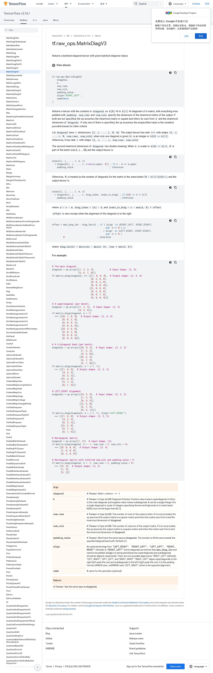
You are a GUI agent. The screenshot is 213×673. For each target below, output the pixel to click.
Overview (9, 20)
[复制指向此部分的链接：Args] (61, 487)
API (66, 3)
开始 (201, 36)
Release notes (136, 638)
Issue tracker (135, 633)
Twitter (49, 643)
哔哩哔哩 (50, 648)
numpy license (69, 609)
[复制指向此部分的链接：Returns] (64, 580)
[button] (115, 65)
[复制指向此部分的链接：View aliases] (74, 65)
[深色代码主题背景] (170, 72)
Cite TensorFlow (137, 653)
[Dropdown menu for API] (71, 3)
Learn (51, 3)
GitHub (196, 3)
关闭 (186, 36)
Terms (49, 666)
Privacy (58, 666)
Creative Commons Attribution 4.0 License (130, 602)
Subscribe (175, 666)
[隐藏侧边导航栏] (37, 667)
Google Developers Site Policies (99, 606)
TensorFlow (57, 36)
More (56, 20)
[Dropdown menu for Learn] (58, 3)
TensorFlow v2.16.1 (17, 13)
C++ (35, 20)
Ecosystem (84, 3)
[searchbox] (21, 30)
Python (23, 20)
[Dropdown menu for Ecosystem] (93, 3)
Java (45, 20)
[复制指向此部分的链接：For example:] (70, 255)
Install (39, 3)
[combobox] (148, 4)
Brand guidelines (137, 648)
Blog (48, 633)
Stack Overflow (136, 643)
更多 (102, 3)
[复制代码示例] (175, 72)
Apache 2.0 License (58, 606)
